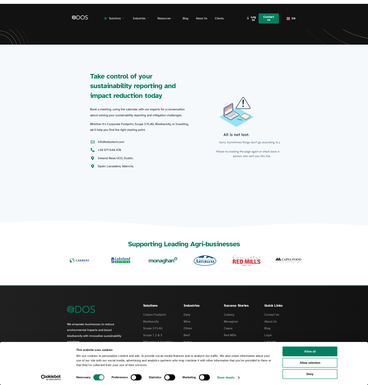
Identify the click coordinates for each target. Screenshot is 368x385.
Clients (219, 18)
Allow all (310, 351)
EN (292, 18)
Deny (309, 374)
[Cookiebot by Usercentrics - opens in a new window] (51, 377)
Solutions (115, 18)
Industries (139, 18)
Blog (185, 18)
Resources (164, 18)
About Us (201, 18)
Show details (225, 377)
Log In (253, 18)
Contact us (268, 18)
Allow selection (310, 362)
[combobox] (290, 18)
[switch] (136, 377)
